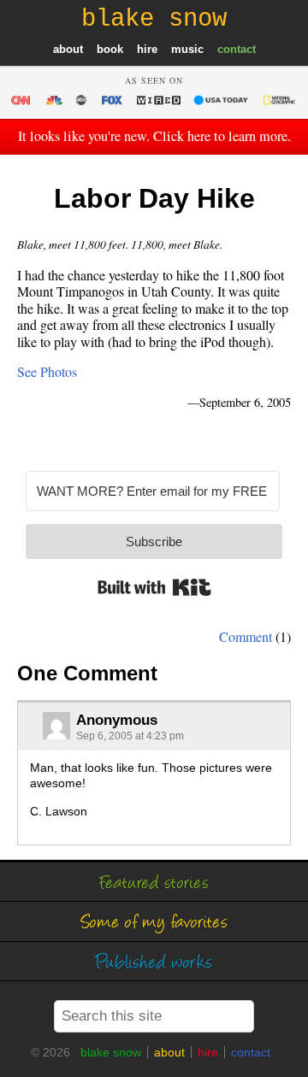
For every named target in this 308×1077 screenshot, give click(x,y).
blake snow (110, 1052)
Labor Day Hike (154, 198)
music (187, 49)
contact (236, 49)
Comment (245, 636)
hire (147, 49)
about (68, 49)
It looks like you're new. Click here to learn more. (154, 136)
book (110, 49)
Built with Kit (154, 587)
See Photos (47, 371)
